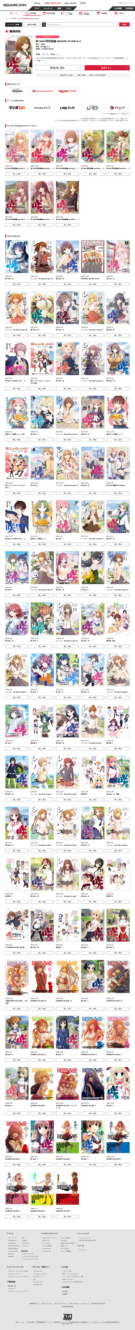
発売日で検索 (31, 24)
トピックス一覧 (66, 1271)
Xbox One (11, 1254)
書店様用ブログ (34, 1303)
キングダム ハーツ (38, 1276)
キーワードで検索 (13, 24)
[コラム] (68, 8)
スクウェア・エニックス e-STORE (18, 1271)
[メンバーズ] (48, 8)
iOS (23, 1238)
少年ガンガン (46, 1240)
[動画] (59, 8)
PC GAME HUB (37, 1284)
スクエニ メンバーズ (14, 1274)
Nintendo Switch (13, 1248)
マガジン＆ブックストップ (49, 1238)
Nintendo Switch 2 (13, 1246)
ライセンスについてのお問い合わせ (72, 1282)
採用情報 (65, 1294)
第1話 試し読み (57, 68)
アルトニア (11, 1288)
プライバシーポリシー (60, 1303)
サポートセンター (74, 1303)
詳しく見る (17, 174)
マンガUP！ (64, 1240)
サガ (34, 1279)
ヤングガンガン (46, 1248)
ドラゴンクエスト (38, 1271)
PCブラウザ (25, 1243)
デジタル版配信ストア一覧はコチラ (117, 114)
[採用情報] (129, 8)
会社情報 (65, 1291)
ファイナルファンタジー (40, 1274)
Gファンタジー (46, 1243)
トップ (7, 18)
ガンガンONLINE (65, 1238)
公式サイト (106, 68)
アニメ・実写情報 (66, 1251)
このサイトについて (46, 1303)
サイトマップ (85, 1303)
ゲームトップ (12, 1238)
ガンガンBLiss (65, 1248)
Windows (11, 1256)
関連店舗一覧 (12, 1286)
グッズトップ (82, 1250)
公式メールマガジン (68, 1279)
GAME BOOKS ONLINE (67, 1243)
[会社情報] (118, 8)
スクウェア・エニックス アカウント (18, 1276)
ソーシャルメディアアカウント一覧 (72, 1276)
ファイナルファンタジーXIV (30, 1256)
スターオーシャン (38, 1282)
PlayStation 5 (12, 1240)
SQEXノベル (64, 1246)
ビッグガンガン (46, 1251)
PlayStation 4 (12, 1243)
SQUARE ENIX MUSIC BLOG (87, 1240)
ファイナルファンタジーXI (29, 1259)
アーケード (25, 1246)
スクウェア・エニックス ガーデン (18, 1291)
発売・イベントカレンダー (70, 1274)
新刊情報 (13, 18)
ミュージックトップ (84, 1238)
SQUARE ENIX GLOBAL (98, 1303)
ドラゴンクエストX (27, 1253)
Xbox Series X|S (13, 1251)
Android (24, 1240)
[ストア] (37, 8)
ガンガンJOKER (47, 1246)
